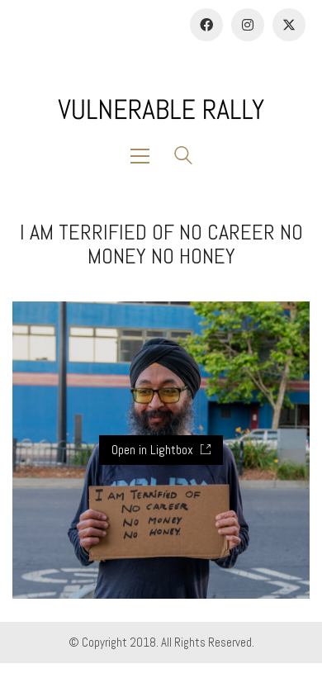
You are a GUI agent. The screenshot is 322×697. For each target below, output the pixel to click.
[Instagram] (247, 24)
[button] (144, 156)
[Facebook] (206, 24)
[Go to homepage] (161, 109)
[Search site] (183, 157)
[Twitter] (288, 24)
